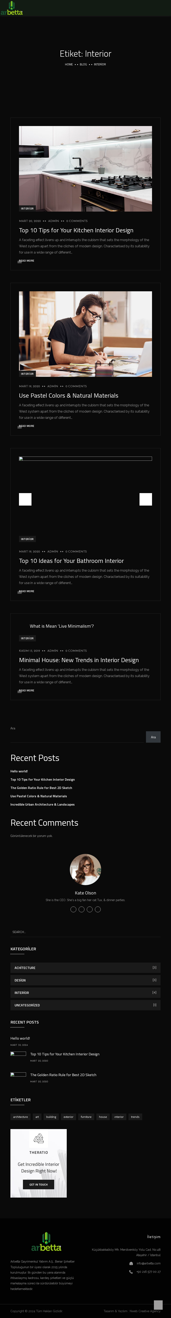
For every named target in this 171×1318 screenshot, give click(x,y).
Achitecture (25, 967)
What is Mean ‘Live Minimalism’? (62, 626)
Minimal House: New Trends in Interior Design (79, 660)
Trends (135, 1117)
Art (37, 1117)
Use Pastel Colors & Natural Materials (68, 395)
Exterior (68, 1117)
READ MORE (26, 260)
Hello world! (19, 771)
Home (69, 64)
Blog (83, 64)
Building (51, 1117)
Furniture (86, 1117)
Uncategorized (27, 1005)
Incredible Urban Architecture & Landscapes (42, 804)
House (103, 1117)
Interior (27, 208)
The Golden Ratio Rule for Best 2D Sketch (41, 787)
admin (53, 221)
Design (20, 980)
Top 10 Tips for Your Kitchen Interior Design (76, 230)
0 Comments (77, 221)
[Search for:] (85, 931)
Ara (12, 728)
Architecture (20, 1117)
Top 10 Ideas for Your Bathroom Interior (71, 560)
